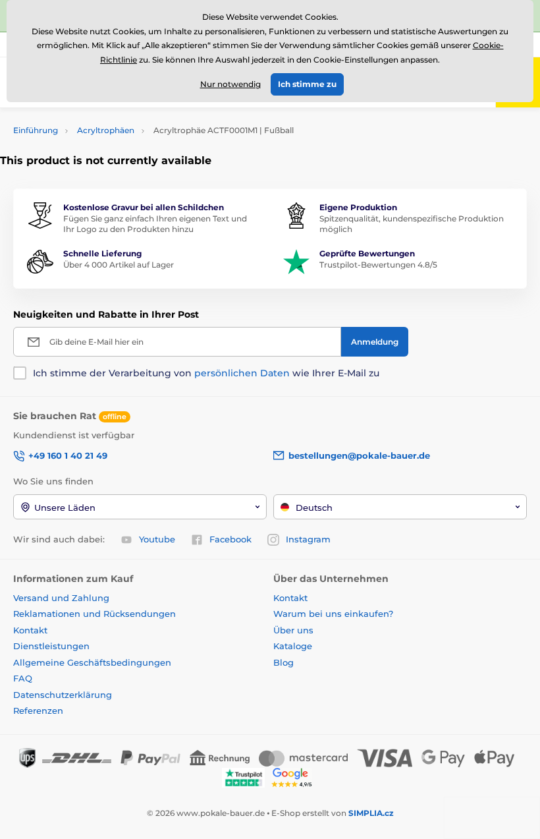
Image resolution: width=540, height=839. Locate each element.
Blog (283, 662)
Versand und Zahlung (61, 598)
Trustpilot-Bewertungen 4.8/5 (378, 265)
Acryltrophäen (105, 130)
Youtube (157, 539)
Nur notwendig (230, 84)
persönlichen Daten (242, 373)
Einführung (35, 130)
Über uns (293, 630)
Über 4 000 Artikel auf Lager (118, 265)
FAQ (22, 678)
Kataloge (292, 646)
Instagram (308, 539)
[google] (295, 776)
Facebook (230, 539)
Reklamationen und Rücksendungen (95, 613)
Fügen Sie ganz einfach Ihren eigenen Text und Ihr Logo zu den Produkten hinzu (155, 224)
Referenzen (38, 710)
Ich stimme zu (307, 84)
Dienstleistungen (51, 646)
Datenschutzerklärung (62, 694)
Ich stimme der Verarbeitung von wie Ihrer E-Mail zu (206, 373)
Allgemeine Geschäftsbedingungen (92, 662)
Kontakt (30, 630)
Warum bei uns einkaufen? (333, 613)
